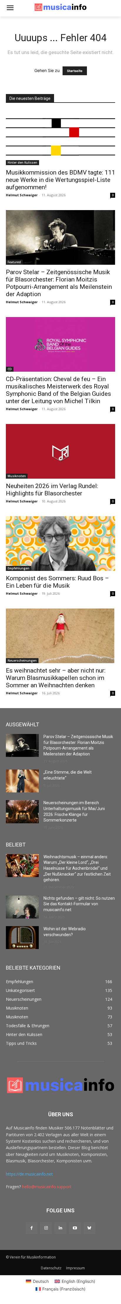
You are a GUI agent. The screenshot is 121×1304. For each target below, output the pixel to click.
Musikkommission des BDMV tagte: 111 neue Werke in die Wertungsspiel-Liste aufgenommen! (60, 180)
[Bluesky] (89, 1228)
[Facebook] (31, 1228)
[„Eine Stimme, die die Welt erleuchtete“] (22, 781)
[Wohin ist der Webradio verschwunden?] (22, 937)
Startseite (75, 71)
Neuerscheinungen (22, 660)
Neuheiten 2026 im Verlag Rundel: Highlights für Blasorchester (52, 489)
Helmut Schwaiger (22, 195)
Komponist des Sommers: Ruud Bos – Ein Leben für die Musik (57, 582)
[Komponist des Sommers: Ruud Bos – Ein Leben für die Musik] (60, 543)
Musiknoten (17, 476)
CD (10, 369)
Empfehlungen (18, 568)
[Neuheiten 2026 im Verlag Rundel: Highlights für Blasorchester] (60, 451)
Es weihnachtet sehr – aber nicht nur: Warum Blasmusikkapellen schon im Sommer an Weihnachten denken (55, 678)
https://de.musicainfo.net (29, 1174)
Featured (14, 262)
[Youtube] (75, 1228)
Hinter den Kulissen (22, 162)
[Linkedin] (60, 1228)
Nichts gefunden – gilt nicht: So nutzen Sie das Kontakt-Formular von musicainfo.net (79, 904)
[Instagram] (46, 1228)
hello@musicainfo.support (46, 1186)
